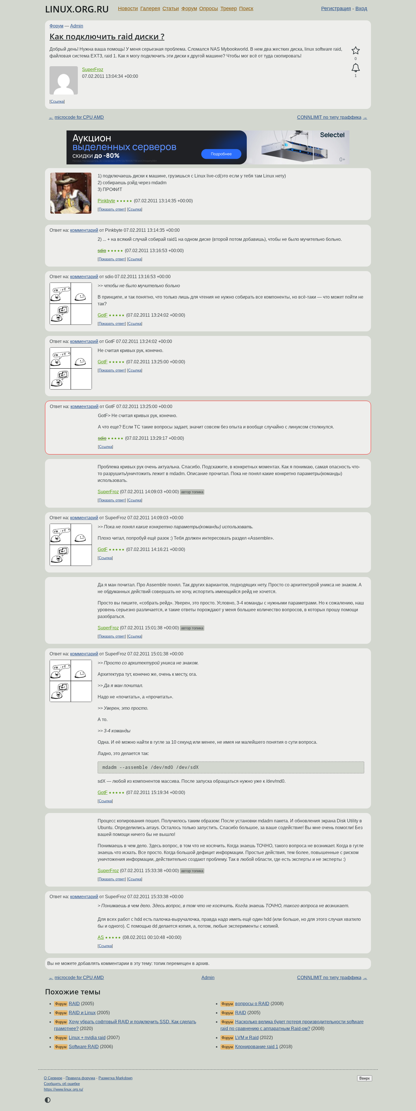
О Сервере (53, 1078)
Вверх (364, 1078)
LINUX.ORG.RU (77, 9)
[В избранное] (355, 51)
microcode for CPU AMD (79, 117)
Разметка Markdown (115, 1078)
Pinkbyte (106, 200)
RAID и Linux (82, 1012)
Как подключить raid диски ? (107, 36)
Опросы (208, 8)
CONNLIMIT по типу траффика (329, 117)
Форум (189, 8)
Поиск (246, 8)
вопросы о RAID (252, 1003)
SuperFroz (92, 69)
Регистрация (336, 8)
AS (101, 937)
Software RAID (84, 1046)
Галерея (150, 8)
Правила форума (80, 1078)
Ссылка (57, 101)
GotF (103, 315)
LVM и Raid (247, 1037)
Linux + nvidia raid (87, 1037)
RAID (74, 1003)
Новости (128, 8)
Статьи (170, 8)
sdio (102, 250)
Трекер (228, 8)
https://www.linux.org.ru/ (63, 1089)
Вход (361, 8)
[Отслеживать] (355, 68)
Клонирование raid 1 (256, 1046)
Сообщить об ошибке (62, 1084)
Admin (76, 25)
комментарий (84, 230)
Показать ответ (112, 209)
